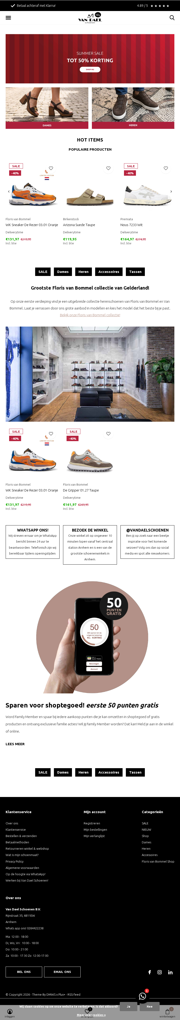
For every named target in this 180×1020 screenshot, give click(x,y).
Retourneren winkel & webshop (27, 848)
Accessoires (108, 272)
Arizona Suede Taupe (79, 225)
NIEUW (146, 829)
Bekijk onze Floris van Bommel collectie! (90, 315)
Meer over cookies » (91, 1014)
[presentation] (8, 191)
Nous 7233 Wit (131, 225)
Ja (128, 1006)
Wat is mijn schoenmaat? (22, 854)
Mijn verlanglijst (94, 836)
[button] (9, 18)
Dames (63, 272)
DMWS (51, 994)
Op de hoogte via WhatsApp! (25, 874)
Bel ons (24, 971)
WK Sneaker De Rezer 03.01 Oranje (32, 225)
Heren (84, 272)
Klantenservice (16, 829)
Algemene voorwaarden (22, 867)
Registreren (92, 823)
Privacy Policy (14, 861)
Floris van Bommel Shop (158, 861)
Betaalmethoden (17, 842)
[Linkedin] (170, 972)
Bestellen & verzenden (21, 836)
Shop (145, 836)
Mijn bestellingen (95, 829)
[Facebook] (149, 972)
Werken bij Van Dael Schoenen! (27, 880)
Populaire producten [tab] (90, 149)
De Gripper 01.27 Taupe (81, 490)
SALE (42, 272)
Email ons (62, 971)
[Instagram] (160, 972)
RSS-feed (74, 994)
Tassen (135, 272)
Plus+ (61, 994)
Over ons (12, 823)
